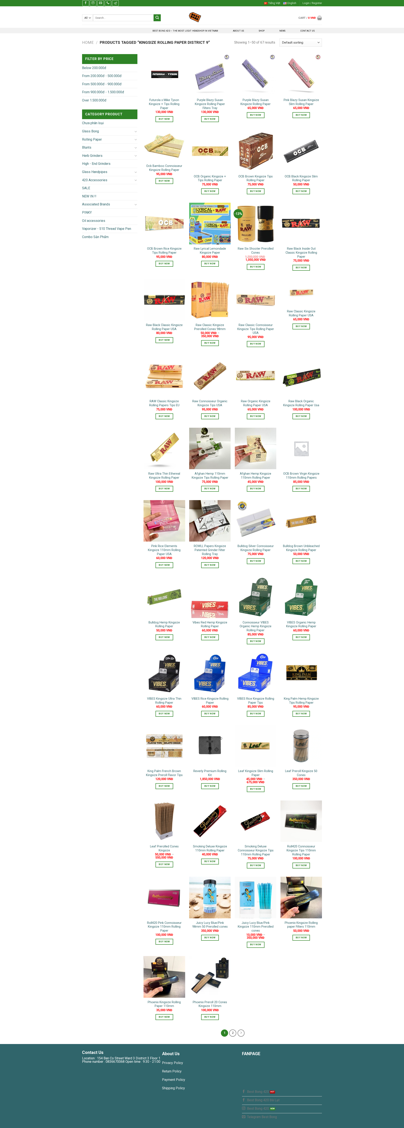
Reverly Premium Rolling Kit (209, 773)
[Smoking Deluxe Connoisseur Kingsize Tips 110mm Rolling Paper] (255, 821)
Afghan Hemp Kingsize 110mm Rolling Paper (255, 475)
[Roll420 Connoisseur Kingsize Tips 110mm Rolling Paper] (301, 821)
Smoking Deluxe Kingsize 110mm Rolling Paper (210, 848)
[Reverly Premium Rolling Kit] (210, 746)
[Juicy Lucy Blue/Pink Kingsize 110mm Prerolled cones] (255, 897)
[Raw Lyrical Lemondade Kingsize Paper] (210, 223)
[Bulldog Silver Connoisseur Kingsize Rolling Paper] (255, 521)
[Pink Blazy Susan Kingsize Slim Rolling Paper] (301, 75)
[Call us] (108, 3)
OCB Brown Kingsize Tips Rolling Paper (255, 178)
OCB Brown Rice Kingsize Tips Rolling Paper (164, 250)
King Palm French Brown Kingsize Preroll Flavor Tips (164, 773)
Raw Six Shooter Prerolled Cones (256, 250)
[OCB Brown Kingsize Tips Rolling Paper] (255, 151)
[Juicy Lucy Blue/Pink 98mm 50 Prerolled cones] (210, 897)
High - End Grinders (96, 164)
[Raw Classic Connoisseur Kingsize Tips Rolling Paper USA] (255, 300)
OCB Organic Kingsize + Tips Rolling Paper (210, 178)
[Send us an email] (100, 3)
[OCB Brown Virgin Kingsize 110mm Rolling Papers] (301, 448)
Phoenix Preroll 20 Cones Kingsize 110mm (210, 1004)
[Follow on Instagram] (93, 3)
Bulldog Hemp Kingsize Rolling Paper (164, 624)
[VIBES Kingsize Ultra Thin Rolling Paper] (164, 673)
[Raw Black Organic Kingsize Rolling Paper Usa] (301, 376)
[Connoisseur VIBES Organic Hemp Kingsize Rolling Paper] (255, 597)
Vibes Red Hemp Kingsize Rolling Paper (210, 624)
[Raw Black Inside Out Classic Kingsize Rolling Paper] (301, 223)
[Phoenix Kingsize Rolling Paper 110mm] (164, 976)
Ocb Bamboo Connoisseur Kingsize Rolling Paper (164, 168)
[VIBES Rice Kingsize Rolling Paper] (210, 673)
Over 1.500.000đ (94, 100)
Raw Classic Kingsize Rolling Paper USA (301, 313)
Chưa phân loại (93, 123)
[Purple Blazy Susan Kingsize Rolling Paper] (255, 75)
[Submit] (157, 17)
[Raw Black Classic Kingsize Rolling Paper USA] (164, 300)
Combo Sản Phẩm (95, 237)
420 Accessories (94, 180)
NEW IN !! (89, 196)
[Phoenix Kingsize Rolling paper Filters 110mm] (301, 897)
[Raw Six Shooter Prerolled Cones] (255, 223)
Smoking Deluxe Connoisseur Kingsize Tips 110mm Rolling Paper (256, 850)
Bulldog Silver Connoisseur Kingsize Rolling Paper (256, 548)
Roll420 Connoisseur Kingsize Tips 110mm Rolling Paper (301, 850)
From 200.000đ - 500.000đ (102, 76)
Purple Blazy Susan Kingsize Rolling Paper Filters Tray (210, 104)
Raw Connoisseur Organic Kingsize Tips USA (209, 403)
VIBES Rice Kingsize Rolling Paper (210, 701)
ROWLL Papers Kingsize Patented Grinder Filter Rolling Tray (210, 550)
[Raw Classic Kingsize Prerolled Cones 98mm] (210, 300)
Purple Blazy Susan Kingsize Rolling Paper (256, 102)
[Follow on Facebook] (85, 3)
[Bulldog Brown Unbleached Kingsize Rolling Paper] (301, 521)
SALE (86, 188)
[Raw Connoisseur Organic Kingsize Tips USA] (210, 376)
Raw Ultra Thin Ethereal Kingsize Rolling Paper (164, 475)
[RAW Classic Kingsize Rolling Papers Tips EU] (164, 376)
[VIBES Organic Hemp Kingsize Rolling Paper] (301, 597)
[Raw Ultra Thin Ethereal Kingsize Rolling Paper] (164, 448)
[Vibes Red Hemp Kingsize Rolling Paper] (210, 597)
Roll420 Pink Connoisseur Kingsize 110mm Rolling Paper (164, 926)
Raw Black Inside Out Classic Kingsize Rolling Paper (301, 252)
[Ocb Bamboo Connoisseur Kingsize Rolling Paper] (164, 145)
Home (88, 42)
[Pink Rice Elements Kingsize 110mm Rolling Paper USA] (164, 521)
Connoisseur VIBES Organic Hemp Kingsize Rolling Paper (255, 626)
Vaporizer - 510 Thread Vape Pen (106, 229)
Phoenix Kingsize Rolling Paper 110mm (164, 1004)
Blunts (86, 147)
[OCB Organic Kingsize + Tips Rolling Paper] (210, 151)
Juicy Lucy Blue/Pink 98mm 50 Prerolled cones (210, 925)
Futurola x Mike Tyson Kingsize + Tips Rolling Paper (164, 104)
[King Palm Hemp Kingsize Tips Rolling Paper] (301, 673)
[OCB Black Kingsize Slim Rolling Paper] (301, 151)
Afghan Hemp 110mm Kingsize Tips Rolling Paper (210, 475)
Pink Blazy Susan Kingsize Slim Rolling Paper (301, 102)
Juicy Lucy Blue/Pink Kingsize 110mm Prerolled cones (256, 926)
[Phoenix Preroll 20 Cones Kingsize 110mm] (210, 976)
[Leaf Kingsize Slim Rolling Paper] (255, 746)
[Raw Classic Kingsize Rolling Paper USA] (301, 293)
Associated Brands (96, 204)
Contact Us (307, 30)
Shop (262, 30)
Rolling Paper (92, 139)
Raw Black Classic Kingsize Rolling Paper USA (164, 327)
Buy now (164, 119)
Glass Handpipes (94, 172)
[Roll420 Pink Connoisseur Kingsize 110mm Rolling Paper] (164, 897)
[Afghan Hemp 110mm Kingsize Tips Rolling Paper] (210, 448)
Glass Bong (90, 131)
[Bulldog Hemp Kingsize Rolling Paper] (164, 597)
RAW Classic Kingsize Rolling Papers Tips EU (164, 403)
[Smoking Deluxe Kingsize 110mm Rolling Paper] (210, 821)
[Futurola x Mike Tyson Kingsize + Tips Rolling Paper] (164, 75)
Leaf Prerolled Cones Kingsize (164, 848)
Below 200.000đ (94, 68)
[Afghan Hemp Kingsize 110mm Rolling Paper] (255, 448)
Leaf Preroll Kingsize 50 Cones (301, 773)
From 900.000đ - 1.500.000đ (103, 92)
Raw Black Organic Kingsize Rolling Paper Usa (301, 403)
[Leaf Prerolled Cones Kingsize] (164, 821)
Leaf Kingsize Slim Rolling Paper (255, 773)
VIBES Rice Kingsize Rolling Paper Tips (255, 701)
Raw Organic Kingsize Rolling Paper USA (255, 403)
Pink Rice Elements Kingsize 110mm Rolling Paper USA (164, 550)
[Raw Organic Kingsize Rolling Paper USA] (255, 376)
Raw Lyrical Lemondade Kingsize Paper (210, 250)
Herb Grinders (92, 156)
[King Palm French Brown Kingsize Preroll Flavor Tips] (164, 746)
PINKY (87, 212)
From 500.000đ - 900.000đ (102, 84)
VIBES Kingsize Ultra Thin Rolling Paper (164, 701)
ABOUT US (238, 30)
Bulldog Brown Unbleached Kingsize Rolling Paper (301, 548)
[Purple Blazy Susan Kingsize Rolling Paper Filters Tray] (210, 75)
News (282, 30)
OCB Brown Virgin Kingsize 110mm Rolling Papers (301, 475)
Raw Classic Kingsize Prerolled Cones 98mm (210, 327)
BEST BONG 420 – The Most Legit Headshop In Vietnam (185, 30)
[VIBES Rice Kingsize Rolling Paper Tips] (255, 673)
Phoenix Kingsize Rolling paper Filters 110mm (301, 925)
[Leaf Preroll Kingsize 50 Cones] (301, 746)
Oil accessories (93, 221)
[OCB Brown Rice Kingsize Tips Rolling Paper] (164, 223)
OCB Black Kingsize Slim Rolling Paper (301, 178)
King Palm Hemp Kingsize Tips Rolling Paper (301, 701)
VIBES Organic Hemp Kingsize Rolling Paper (301, 624)
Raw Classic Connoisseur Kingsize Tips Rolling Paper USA (255, 329)
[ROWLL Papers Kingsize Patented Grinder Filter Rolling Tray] (210, 521)
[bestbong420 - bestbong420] (202, 17)
